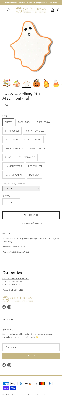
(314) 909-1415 (16, 290)
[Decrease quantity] (5, 202)
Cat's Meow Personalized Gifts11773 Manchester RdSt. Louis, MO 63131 (15, 281)
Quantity (6, 195)
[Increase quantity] (17, 202)
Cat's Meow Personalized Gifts (19, 395)
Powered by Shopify (38, 395)
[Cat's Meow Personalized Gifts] (31, 10)
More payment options (31, 223)
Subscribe (31, 356)
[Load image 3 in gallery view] (31, 46)
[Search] (10, 10)
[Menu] (3, 10)
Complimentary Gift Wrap (13, 183)
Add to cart (31, 215)
